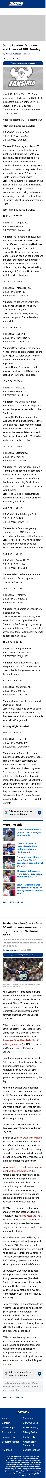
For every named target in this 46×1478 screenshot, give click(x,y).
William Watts (12, 54)
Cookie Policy (30, 1437)
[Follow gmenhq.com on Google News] (39, 813)
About (5, 1418)
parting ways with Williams (28, 1137)
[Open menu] (4, 3)
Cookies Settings (31, 1450)
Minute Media (16, 1456)
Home (5, 902)
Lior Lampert (11, 950)
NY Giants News (16, 902)
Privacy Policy (30, 1432)
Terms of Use (9, 1437)
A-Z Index (7, 1450)
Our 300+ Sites (30, 1422)
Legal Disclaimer (10, 1441)
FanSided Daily (30, 1427)
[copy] (18, 58)
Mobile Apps (8, 1427)
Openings (28, 1418)
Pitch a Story (8, 1432)
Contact (6, 1422)
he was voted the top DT (31, 1215)
